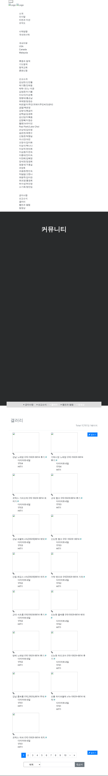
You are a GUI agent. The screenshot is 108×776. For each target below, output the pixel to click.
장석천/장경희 (26, 161)
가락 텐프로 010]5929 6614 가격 (67, 576)
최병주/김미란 (26, 177)
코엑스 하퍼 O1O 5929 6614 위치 (29, 737)
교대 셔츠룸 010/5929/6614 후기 (29, 614)
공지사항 (23, 195)
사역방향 (23, 31)
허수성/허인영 (26, 183)
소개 (21, 13)
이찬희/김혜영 (26, 158)
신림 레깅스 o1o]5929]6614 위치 (29, 576)
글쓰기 (93, 753)
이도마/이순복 (26, 95)
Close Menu (84, 3)
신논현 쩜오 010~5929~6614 (65, 539)
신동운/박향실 (26, 136)
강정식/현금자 (26, 110)
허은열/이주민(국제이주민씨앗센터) (36, 104)
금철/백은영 (24, 107)
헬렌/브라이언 (26, 123)
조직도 (22, 23)
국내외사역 (24, 34)
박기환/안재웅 (26, 85)
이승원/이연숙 (26, 152)
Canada (23, 49)
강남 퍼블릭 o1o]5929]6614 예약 (29, 539)
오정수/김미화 (26, 142)
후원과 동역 (24, 61)
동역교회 (23, 67)
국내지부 (23, 43)
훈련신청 (23, 70)
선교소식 (23, 198)
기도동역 (23, 64)
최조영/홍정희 (26, 180)
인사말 (22, 16)
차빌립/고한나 (26, 174)
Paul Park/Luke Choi (29, 126)
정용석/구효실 (26, 164)
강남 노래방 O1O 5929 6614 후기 (29, 457)
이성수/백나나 (26, 145)
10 (65, 755)
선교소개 (23, 79)
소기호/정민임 (26, 187)
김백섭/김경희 (26, 114)
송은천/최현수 (26, 133)
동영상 (22, 208)
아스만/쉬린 (24, 139)
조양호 (22, 167)
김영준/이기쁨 (26, 91)
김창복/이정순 (26, 120)
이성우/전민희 (26, 148)
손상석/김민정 (26, 129)
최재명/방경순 (26, 101)
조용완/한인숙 (26, 171)
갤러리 (22, 201)
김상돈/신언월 (26, 82)
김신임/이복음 (26, 117)
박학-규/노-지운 (26, 88)
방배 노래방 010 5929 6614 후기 (29, 655)
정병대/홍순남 (26, 98)
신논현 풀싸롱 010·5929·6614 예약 (68, 614)
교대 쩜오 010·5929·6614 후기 (66, 498)
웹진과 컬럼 (24, 204)
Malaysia (23, 52)
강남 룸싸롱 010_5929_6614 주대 (29, 696)
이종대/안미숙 (26, 155)
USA (21, 46)
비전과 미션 (24, 19)
